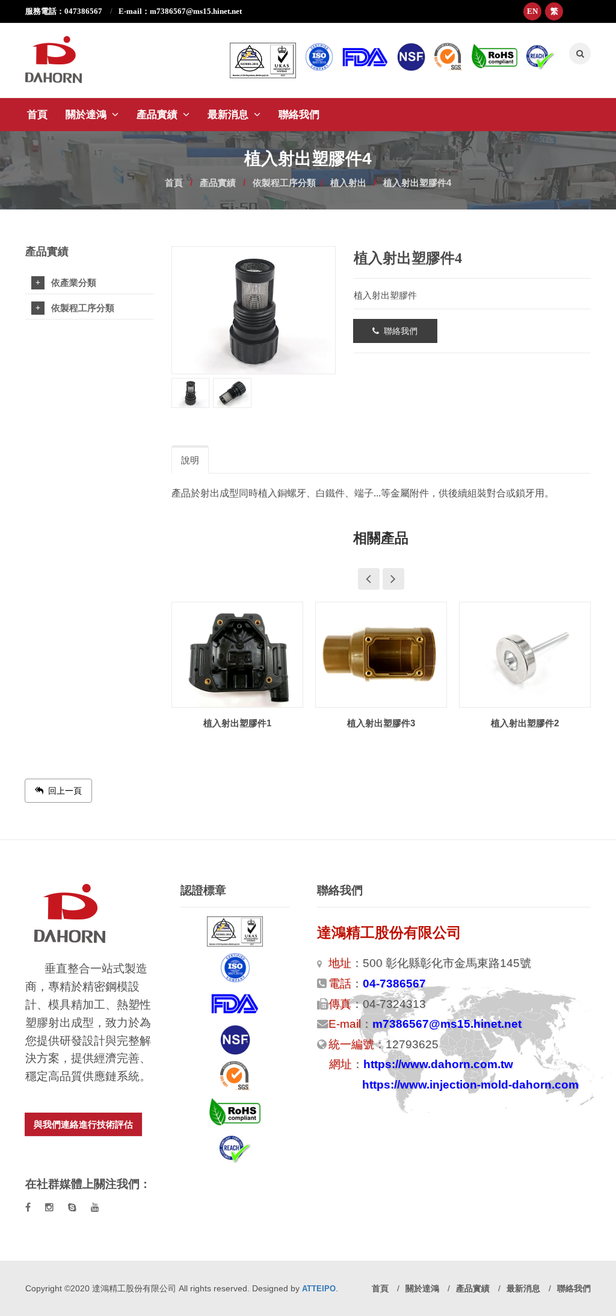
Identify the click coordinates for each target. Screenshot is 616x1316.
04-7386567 (394, 983)
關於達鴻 (423, 1288)
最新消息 (525, 1288)
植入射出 (348, 183)
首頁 (37, 114)
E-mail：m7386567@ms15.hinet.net (180, 11)
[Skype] (72, 1208)
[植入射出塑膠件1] (237, 656)
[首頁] (62, 53)
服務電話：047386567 (64, 11)
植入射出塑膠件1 (237, 723)
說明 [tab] (190, 460)
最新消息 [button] (229, 114)
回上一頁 (62, 790)
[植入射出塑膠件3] (381, 656)
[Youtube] (95, 1208)
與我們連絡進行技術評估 (83, 1124)
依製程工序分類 (284, 183)
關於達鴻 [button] (87, 114)
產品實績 (218, 183)
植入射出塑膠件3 (381, 723)
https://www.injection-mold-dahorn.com (470, 1084)
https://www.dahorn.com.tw (438, 1064)
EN (532, 11)
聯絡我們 (299, 114)
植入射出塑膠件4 (417, 183)
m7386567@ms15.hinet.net (447, 1024)
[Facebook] (28, 1208)
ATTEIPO (319, 1288)
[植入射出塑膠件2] (525, 656)
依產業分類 (73, 283)
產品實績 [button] (158, 114)
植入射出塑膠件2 (525, 723)
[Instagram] (49, 1208)
